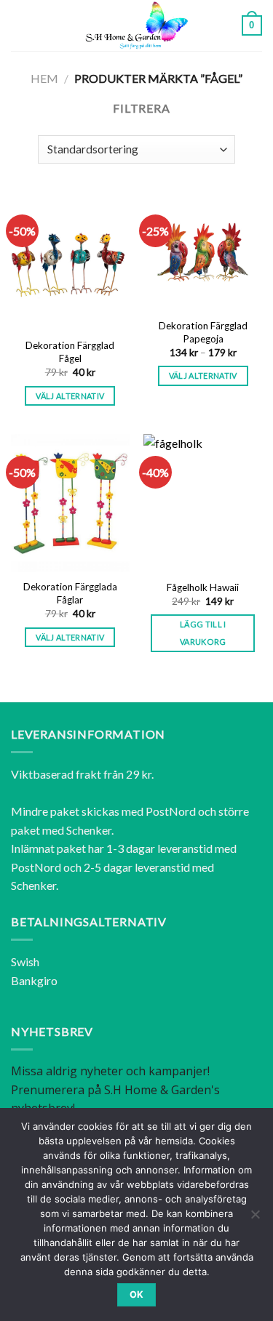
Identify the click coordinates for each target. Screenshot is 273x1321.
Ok (137, 1294)
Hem (44, 78)
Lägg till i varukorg (203, 632)
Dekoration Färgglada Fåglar (70, 593)
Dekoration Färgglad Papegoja (203, 332)
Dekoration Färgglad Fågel (69, 352)
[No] (255, 1218)
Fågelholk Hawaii (203, 587)
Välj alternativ (70, 396)
